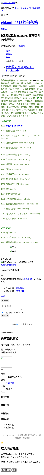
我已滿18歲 (6, 470)
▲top (3, 296)
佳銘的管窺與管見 (9, 265)
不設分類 (21, 46)
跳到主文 (5, 29)
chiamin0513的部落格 (19, 22)
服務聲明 (26, 438)
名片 (8, 57)
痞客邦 (26, 279)
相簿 (8, 51)
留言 (32, 279)
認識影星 (20, 291)
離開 (14, 470)
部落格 (9, 54)
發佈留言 (5, 315)
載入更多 (5, 300)
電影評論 (20, 288)
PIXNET (11, 435)
